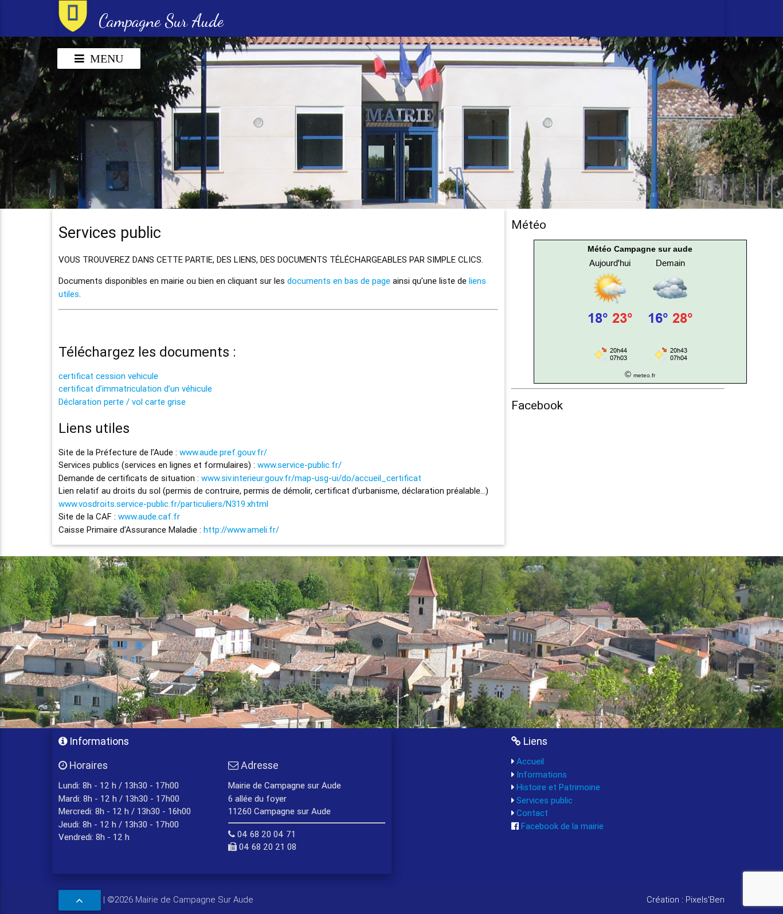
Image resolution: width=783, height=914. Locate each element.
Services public (543, 800)
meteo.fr (644, 375)
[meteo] (640, 361)
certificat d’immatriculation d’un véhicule (135, 388)
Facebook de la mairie (561, 826)
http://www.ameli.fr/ (241, 529)
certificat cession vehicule (108, 375)
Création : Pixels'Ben (686, 899)
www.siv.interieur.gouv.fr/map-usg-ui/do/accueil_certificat (311, 477)
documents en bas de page (338, 280)
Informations (540, 774)
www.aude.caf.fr (149, 516)
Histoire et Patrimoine (557, 787)
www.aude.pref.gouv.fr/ (223, 452)
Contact (531, 812)
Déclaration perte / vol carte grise (122, 401)
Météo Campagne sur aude (640, 248)
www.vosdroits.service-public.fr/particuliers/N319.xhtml (163, 503)
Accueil (529, 761)
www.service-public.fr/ (299, 464)
